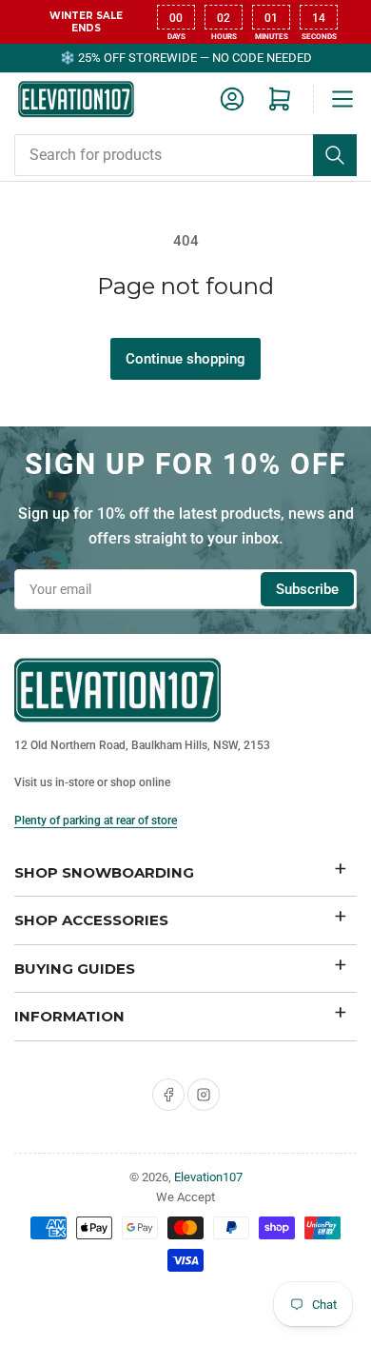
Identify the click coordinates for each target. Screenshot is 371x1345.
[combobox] (185, 155)
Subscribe (307, 589)
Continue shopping (185, 358)
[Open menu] (342, 99)
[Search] (335, 155)
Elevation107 (208, 1177)
